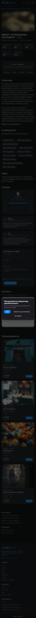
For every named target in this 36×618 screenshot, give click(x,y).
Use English (18, 316)
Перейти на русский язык (22, 311)
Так (7, 311)
